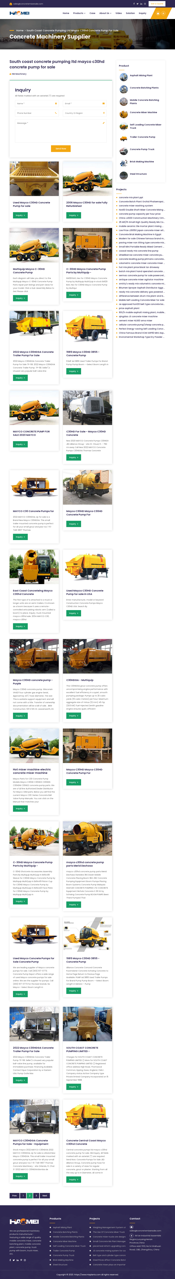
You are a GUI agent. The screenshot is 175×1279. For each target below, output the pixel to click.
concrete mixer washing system (136, 205)
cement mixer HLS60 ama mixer (135, 320)
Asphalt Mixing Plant (141, 75)
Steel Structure (138, 174)
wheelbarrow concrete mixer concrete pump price (145, 254)
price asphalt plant (129, 308)
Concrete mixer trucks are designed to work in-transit (118, 1236)
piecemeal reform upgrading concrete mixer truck (117, 1246)
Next (45, 1195)
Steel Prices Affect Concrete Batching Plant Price (116, 1260)
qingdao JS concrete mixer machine (138, 316)
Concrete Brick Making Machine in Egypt (140, 234)
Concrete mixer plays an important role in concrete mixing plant (124, 1264)
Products (78, 13)
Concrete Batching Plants (144, 87)
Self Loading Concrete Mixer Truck (69, 1246)
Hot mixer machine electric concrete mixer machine (32, 771)
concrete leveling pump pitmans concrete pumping (146, 259)
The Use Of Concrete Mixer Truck (109, 1232)
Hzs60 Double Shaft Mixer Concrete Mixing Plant (144, 209)
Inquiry (142, 13)
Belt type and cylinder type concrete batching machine (119, 1255)
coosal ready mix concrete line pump (138, 250)
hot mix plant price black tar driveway (139, 267)
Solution (130, 13)
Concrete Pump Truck (142, 149)
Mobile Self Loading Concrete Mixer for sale (141, 300)
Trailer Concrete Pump (142, 137)
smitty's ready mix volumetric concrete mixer (143, 283)
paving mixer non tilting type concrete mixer (142, 242)
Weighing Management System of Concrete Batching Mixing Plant (124, 1227)
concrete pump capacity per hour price (140, 213)
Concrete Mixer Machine (143, 112)
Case (92, 13)
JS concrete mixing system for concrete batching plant (119, 1250)
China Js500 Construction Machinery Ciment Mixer (146, 218)
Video (119, 13)
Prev (14, 1195)
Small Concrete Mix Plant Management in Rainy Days (118, 1241)
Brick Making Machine (142, 161)
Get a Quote (157, 3)
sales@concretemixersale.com (28, 3)
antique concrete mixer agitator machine (141, 279)
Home (66, 13)
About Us (104, 13)
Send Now (61, 148)
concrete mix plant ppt (131, 197)
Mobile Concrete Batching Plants (68, 1236)
